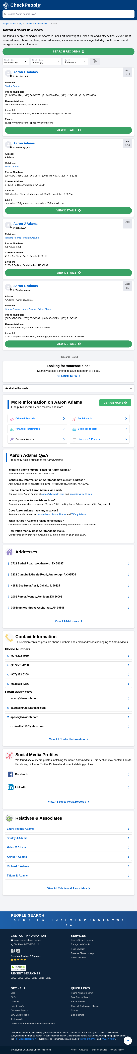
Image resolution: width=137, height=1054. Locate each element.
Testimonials (17, 1019)
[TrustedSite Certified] (18, 968)
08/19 (34, 978)
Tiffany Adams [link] (12, 309)
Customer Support (19, 1010)
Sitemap (75, 1010)
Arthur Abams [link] (45, 309)
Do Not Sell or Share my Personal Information (33, 1023)
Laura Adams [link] (29, 309)
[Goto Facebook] (13, 951)
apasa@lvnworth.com (81, 494)
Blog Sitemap (77, 1015)
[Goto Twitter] (18, 951)
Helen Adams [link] (12, 166)
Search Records (66, 51)
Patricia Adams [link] (31, 237)
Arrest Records (78, 1001)
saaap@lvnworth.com (52, 494)
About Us (83, 1049)
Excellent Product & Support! (26, 956)
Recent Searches (25, 973)
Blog (13, 993)
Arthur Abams (59, 514)
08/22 (13, 978)
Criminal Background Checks (85, 1006)
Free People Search (80, 997)
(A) (20, 24)
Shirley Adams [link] (12, 86)
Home (74, 1049)
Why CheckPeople (20, 1015)
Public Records (78, 957)
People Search (9, 24)
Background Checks (81, 944)
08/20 (27, 978)
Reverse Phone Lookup (82, 953)
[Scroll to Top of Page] (128, 1040)
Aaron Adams (41, 24)
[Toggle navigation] (131, 5)
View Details (66, 130)
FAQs (13, 997)
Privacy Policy (108, 1039)
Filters (95, 60)
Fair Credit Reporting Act (26, 1039)
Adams (28, 24)
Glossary (15, 1001)
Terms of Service (88, 1039)
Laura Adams (43, 514)
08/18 (41, 978)
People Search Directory (83, 940)
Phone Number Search (82, 993)
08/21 (20, 978)
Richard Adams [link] (13, 237)
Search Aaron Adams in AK (22, 14)
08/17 (48, 978)
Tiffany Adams (78, 514)
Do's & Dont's (17, 1006)
